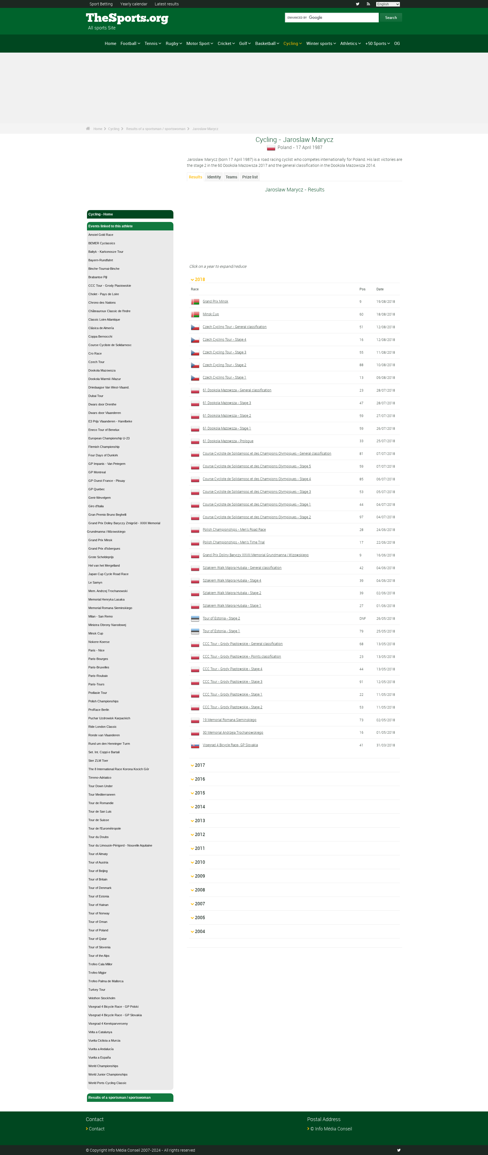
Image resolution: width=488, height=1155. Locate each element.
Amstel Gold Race (100, 234)
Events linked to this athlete (110, 226)
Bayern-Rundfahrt (100, 260)
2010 (200, 862)
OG (397, 43)
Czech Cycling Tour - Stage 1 (224, 377)
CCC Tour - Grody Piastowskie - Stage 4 (232, 668)
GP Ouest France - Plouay (106, 480)
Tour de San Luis (100, 811)
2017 (200, 765)
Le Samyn (95, 582)
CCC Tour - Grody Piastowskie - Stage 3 (232, 681)
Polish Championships (103, 701)
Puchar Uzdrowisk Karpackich (109, 718)
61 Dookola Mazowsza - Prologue (228, 441)
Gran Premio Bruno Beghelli (107, 514)
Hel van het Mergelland (104, 565)
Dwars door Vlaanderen (104, 412)
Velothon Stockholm (101, 998)
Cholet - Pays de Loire (103, 294)
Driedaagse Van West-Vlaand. (108, 387)
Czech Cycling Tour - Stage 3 (224, 352)
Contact (96, 1129)
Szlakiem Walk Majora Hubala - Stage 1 (232, 605)
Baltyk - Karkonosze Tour (105, 251)
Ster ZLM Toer (98, 760)
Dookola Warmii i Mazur (104, 379)
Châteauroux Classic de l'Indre (109, 311)
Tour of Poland (98, 930)
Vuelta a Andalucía (101, 1049)
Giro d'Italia (96, 506)
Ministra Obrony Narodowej (107, 625)
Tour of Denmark (100, 888)
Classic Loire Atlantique (104, 319)
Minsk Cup (95, 633)
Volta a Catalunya (100, 1032)
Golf (243, 43)
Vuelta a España (99, 1057)
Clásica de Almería (101, 328)
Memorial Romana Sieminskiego (110, 608)
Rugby (172, 43)
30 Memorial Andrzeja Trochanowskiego (233, 732)
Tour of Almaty (98, 854)
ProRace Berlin (98, 709)
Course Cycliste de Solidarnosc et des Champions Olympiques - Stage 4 (257, 478)
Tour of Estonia (98, 896)
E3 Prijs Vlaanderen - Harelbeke (110, 421)
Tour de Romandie (101, 803)
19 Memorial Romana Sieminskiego (229, 719)
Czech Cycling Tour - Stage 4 (224, 339)
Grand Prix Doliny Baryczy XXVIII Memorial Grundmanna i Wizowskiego (256, 554)
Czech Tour (96, 362)
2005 (200, 917)
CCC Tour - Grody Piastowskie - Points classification (242, 656)
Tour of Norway (99, 913)
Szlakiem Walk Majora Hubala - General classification (242, 567)
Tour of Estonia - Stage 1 (221, 631)
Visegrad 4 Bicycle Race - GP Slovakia (115, 1015)
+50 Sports (375, 43)
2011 (200, 848)
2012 (200, 834)
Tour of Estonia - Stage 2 (221, 618)
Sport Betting (101, 4)
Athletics (348, 43)
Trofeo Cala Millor (100, 964)
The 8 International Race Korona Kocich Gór (118, 769)
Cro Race (95, 353)
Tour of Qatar (97, 938)
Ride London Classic (102, 726)
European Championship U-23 (109, 438)
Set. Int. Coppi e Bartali (103, 752)
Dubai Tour (95, 396)
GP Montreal (97, 472)
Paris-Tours (96, 684)
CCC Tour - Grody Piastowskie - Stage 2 (232, 707)
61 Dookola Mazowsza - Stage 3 (227, 402)
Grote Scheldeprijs (101, 557)
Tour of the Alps (99, 955)
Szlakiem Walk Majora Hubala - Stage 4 (232, 580)
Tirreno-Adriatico (99, 777)
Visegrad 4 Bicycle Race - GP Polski (113, 1006)
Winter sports (319, 43)
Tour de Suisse (98, 820)
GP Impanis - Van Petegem (106, 463)
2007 (200, 904)
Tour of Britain (97, 879)
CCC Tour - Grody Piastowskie (109, 285)
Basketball (265, 43)
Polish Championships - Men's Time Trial (234, 542)
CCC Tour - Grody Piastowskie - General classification (243, 643)
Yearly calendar (133, 4)
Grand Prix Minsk (100, 540)
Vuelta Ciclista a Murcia (104, 1040)
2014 (200, 807)
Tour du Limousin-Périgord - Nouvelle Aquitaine (120, 845)
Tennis (151, 43)
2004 (200, 931)
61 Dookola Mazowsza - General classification (237, 390)
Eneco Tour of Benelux (103, 429)
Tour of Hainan (98, 904)
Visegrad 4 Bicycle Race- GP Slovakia (230, 744)
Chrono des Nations (102, 302)
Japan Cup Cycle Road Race (108, 574)
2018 (200, 279)
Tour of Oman (97, 921)
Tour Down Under (100, 786)
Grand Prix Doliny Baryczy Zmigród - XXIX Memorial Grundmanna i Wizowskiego (123, 527)
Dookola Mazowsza (102, 370)
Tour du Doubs (98, 837)
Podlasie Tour (97, 692)
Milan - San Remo (100, 616)
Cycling (291, 43)
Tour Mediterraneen (101, 794)
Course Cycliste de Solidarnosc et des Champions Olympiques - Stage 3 (257, 491)
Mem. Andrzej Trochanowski (107, 591)
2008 (200, 890)
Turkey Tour (96, 989)
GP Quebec (96, 489)
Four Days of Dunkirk (103, 455)
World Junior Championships (108, 1074)
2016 (200, 779)
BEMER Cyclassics (101, 243)
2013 (200, 820)
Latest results (167, 4)
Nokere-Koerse (99, 642)
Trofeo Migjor (97, 972)
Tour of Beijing (98, 871)
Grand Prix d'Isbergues (104, 548)
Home (110, 43)
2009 (200, 876)
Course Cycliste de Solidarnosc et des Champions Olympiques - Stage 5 (257, 466)
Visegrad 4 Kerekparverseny (108, 1023)
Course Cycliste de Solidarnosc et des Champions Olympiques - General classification (267, 453)
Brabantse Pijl (97, 277)
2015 (200, 793)
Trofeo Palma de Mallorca (105, 981)
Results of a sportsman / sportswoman (156, 128)
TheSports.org (107, 18)
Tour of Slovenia (99, 947)
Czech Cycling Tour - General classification (235, 326)
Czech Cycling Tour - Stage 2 (224, 364)
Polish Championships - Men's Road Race (234, 529)
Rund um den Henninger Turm (109, 743)
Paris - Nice (96, 650)
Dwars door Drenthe (102, 404)
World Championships (103, 1066)
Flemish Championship (103, 446)
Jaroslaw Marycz (205, 128)
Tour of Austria (98, 862)
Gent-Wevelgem (99, 497)
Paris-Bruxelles (98, 667)
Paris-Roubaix (98, 675)
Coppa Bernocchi (100, 336)
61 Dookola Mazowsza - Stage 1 (227, 428)
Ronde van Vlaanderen (104, 735)
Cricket (224, 43)
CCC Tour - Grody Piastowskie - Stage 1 (232, 694)
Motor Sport (198, 43)
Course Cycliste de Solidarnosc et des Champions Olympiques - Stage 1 (257, 504)
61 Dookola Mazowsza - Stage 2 (227, 415)
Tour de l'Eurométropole (104, 828)
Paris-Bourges (98, 658)
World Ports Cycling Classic (107, 1083)
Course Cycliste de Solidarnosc (110, 345)
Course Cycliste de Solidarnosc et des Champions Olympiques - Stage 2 (257, 517)
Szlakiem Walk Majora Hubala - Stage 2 (232, 592)
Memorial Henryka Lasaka (106, 599)
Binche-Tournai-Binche (103, 268)
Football (128, 43)
